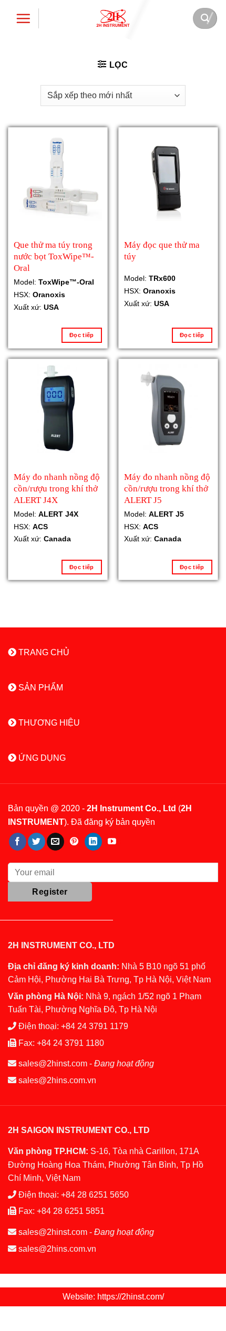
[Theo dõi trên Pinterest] (74, 842)
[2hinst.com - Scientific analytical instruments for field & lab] (113, 18)
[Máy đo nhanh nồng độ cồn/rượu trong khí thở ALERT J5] (168, 408)
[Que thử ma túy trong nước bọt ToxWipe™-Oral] (58, 180)
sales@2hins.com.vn (57, 1080)
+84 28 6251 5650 (95, 1194)
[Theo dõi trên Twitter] (36, 842)
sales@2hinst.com (52, 1063)
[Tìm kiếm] (205, 18)
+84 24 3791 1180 (70, 1043)
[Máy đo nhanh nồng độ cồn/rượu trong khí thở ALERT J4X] (58, 408)
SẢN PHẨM (39, 687)
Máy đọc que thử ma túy (162, 250)
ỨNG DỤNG (41, 757)
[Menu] (23, 18)
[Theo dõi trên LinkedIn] (93, 842)
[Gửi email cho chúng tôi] (55, 842)
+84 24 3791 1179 (94, 1026)
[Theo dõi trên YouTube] (112, 842)
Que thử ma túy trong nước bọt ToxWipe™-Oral (54, 255)
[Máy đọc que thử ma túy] (168, 177)
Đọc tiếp (81, 335)
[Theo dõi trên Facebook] (17, 842)
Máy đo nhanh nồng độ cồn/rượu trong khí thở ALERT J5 (167, 487)
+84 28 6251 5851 (71, 1211)
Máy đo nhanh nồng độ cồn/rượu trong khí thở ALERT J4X (57, 487)
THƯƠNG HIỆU (48, 722)
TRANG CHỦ (42, 652)
